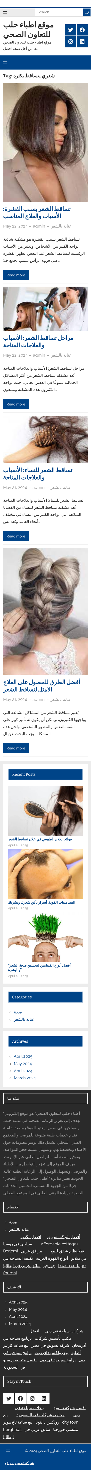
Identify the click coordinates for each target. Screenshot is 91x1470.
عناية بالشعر (61, 226)
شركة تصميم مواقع (19, 1463)
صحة (18, 1012)
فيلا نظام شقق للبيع (67, 1251)
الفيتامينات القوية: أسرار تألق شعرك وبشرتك (41, 902)
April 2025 (23, 1056)
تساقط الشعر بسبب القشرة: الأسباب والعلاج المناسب (37, 212)
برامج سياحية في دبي (58, 1359)
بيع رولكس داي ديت (51, 1352)
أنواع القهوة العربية (52, 1258)
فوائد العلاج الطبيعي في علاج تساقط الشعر (40, 839)
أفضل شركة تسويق (63, 1236)
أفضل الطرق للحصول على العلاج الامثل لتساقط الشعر (41, 686)
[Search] (87, 12)
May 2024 (23, 1063)
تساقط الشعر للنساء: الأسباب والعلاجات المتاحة (38, 474)
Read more (16, 275)
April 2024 (23, 1070)
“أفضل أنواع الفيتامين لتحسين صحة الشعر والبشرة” (39, 967)
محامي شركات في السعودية (41, 1414)
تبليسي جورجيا (65, 1429)
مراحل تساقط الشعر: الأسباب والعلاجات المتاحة (38, 341)
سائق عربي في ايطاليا (22, 1265)
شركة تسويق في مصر (50, 1345)
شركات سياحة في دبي (64, 1331)
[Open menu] (5, 12)
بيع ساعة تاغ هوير (18, 1422)
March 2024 (25, 1077)
